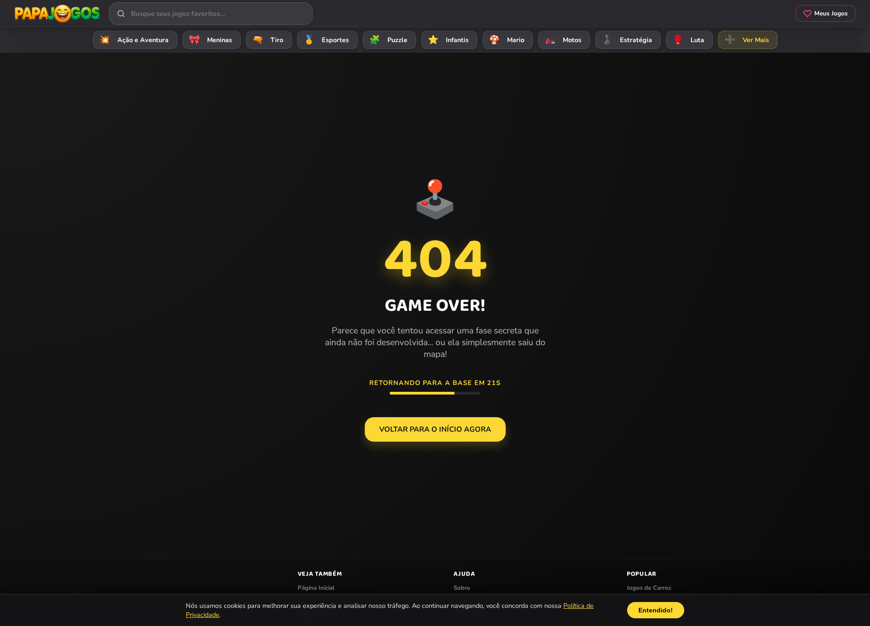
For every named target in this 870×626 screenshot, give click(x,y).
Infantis (448, 40)
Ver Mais (747, 40)
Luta (688, 40)
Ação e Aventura (134, 40)
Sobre (462, 588)
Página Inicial (316, 588)
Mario (506, 40)
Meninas (210, 40)
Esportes (326, 40)
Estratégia (627, 40)
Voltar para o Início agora (435, 429)
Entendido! (655, 610)
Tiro (267, 40)
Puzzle (388, 40)
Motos (563, 40)
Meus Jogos (831, 13)
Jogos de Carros (649, 588)
